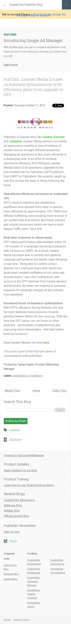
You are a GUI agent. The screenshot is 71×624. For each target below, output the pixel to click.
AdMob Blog (12, 510)
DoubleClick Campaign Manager (33, 581)
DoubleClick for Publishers (28, 375)
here (46, 342)
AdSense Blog (13, 505)
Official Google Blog (16, 516)
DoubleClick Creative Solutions (33, 594)
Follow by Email (16, 421)
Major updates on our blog (20, 470)
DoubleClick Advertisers (19, 500)
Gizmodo (59, 137)
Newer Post (12, 390)
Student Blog (10, 579)
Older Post (59, 390)
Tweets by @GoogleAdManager (24, 455)
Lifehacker (15, 141)
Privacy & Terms (21, 620)
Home (36, 390)
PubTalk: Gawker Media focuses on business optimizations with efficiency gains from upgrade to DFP (33, 87)
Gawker (47, 137)
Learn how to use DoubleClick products (29, 485)
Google (7, 620)
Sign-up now (12, 532)
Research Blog (11, 574)
